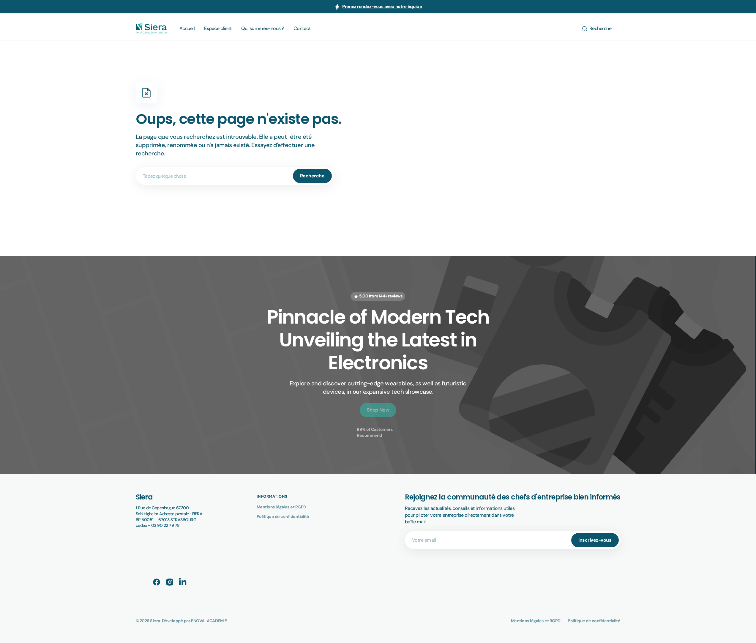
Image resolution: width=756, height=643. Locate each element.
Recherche (312, 176)
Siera (155, 620)
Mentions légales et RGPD (281, 507)
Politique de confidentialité (283, 516)
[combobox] (235, 176)
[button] (597, 28)
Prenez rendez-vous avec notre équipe (382, 7)
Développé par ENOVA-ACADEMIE (194, 620)
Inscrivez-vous (594, 540)
